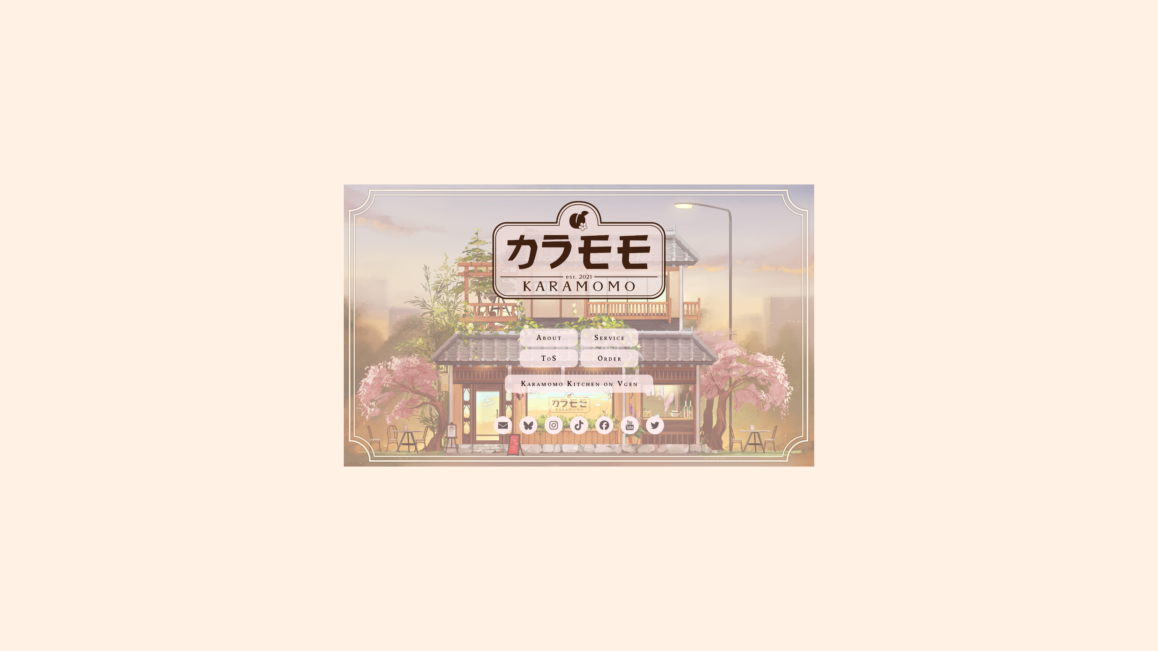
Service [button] (609, 337)
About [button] (549, 337)
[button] (503, 425)
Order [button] (610, 358)
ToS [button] (549, 358)
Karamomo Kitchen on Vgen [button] (580, 384)
